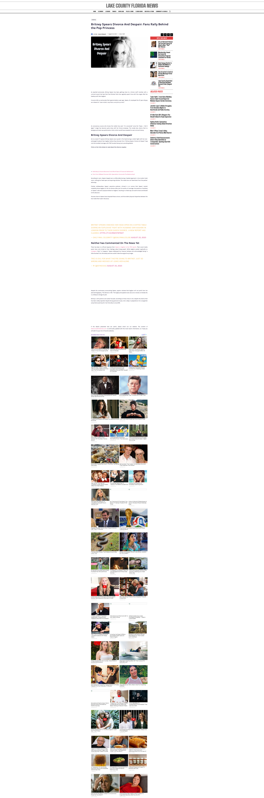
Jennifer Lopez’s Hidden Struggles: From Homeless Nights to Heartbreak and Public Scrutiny (161, 108)
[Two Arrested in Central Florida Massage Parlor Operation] (153, 74)
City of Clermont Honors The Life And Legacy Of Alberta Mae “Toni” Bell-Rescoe (165, 44)
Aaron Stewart (102, 34)
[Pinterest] (168, 34)
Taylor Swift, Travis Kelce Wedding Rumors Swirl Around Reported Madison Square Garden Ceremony (161, 99)
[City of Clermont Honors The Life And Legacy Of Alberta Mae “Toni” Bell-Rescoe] (153, 44)
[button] (169, 11)
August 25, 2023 (138, 237)
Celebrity (94, 19)
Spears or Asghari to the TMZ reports (125, 247)
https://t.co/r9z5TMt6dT (112, 233)
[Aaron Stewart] (92, 34)
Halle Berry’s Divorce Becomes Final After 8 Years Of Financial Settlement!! (112, 171)
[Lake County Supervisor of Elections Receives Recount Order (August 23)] (153, 83)
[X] (165, 34)
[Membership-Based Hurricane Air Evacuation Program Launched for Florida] (153, 55)
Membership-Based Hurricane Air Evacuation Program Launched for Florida (164, 54)
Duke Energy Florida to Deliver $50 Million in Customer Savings (165, 64)
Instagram (94, 251)
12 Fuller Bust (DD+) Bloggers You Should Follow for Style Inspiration (160, 116)
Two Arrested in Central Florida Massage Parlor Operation (165, 73)
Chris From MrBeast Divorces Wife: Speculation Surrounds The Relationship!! (113, 174)
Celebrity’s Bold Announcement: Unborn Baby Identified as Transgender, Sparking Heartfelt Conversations (160, 141)
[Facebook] (162, 34)
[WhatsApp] (171, 34)
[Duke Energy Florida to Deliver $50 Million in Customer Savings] (153, 65)
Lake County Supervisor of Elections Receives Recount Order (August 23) (165, 83)
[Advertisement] (119, 81)
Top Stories (161, 48)
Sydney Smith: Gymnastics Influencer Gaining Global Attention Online (161, 124)
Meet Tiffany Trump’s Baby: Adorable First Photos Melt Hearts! (161, 132)
